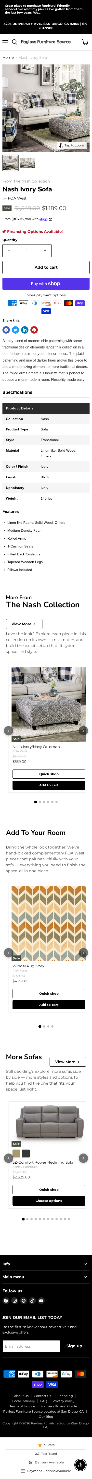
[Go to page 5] (52, 802)
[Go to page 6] (56, 802)
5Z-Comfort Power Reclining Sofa (43, 1162)
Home (8, 57)
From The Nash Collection (26, 181)
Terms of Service (22, 1406)
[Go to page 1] (35, 802)
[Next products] (83, 730)
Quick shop (49, 774)
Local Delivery (23, 1401)
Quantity (9, 240)
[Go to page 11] (65, 1219)
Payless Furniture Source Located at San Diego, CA (43, 1411)
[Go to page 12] (69, 1219)
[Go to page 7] (48, 1219)
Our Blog (46, 1416)
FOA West (17, 198)
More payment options (46, 295)
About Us (21, 1396)
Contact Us (42, 1396)
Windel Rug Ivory (28, 966)
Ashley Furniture (25, 1167)
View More (21, 624)
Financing (64, 1396)
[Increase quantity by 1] (45, 250)
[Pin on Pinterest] (34, 330)
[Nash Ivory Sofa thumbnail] (10, 163)
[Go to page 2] (40, 802)
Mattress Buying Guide (58, 1406)
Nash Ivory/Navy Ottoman (36, 746)
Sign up (74, 1346)
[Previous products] (8, 730)
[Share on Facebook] (6, 330)
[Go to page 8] (52, 1219)
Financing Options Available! (34, 231)
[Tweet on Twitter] (15, 330)
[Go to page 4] (48, 802)
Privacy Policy (63, 1401)
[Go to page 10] (61, 1219)
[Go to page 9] (56, 1219)
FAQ (43, 1401)
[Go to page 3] (44, 802)
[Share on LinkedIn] (24, 330)
